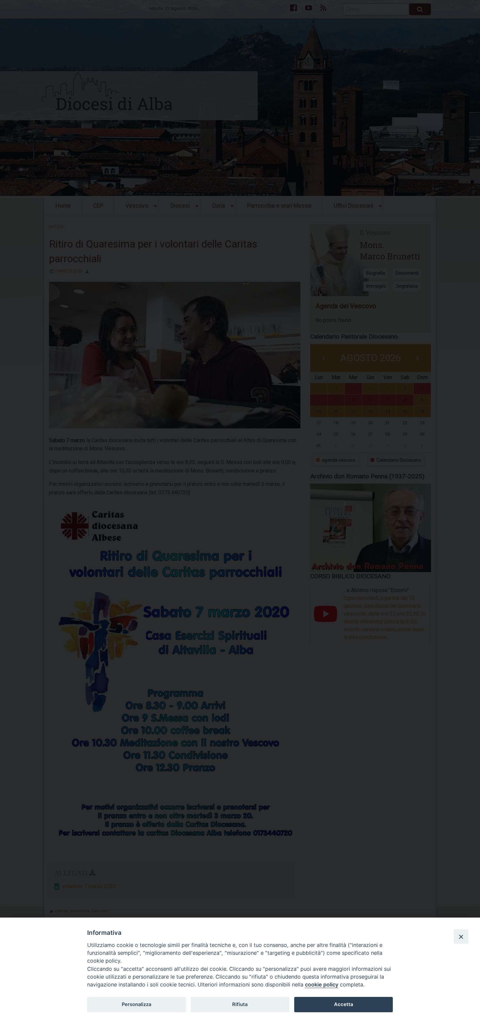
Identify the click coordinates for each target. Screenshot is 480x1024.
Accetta (343, 1004)
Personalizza (136, 1004)
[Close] (461, 936)
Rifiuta (240, 1004)
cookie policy (321, 984)
